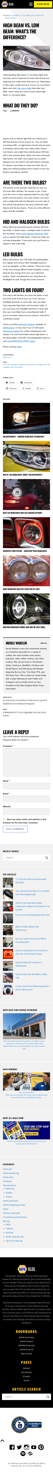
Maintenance (11, 18)
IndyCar (9, 1228)
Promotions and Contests (15, 1217)
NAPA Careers (26, 1341)
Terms (27, 1380)
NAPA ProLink (26, 1349)
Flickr (19, 347)
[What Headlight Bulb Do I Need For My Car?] (26, 570)
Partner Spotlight (11, 1213)
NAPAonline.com (26, 1345)
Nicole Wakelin (36, 15)
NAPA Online (8, 328)
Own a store (26, 1354)
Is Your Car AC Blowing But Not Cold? (32, 915)
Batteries (10, 1189)
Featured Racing (11, 1173)
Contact (26, 1368)
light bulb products (27, 324)
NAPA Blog (43, 4)
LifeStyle (7, 1181)
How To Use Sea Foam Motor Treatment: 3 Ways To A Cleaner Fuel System (32, 906)
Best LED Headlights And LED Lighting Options (22, 512)
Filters (9, 1197)
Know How (8, 1177)
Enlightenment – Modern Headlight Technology (23, 436)
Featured (7, 1169)
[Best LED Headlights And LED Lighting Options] (26, 494)
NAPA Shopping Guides (14, 1205)
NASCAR (9, 1233)
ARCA (8, 1224)
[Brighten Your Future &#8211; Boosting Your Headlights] (26, 532)
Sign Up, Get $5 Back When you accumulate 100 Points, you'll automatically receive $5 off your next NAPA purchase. (26, 1095)
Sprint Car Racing (14, 1241)
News (5, 1209)
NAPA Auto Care (10, 1201)
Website (7, 807)
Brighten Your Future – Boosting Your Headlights (25, 551)
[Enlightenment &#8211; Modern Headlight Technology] (26, 418)
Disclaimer (26, 1372)
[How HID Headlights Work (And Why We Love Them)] (26, 608)
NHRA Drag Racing (14, 1237)
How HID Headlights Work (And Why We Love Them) (24, 627)
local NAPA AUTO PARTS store (21, 341)
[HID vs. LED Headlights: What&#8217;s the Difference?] (26, 456)
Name (6, 781)
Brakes (9, 1193)
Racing (6, 1221)
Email (6, 794)
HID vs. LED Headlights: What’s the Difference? (22, 474)
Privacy (26, 1376)
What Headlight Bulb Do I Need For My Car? (21, 589)
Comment (8, 746)
